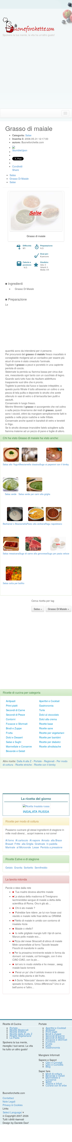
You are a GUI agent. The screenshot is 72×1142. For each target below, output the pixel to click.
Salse (49, 1081)
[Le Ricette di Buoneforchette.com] (29, 25)
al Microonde (24, 847)
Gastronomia (46, 705)
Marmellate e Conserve (19, 746)
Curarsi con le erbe (56, 1085)
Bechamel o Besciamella (15, 523)
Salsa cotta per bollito (13, 583)
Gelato (9, 867)
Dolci (48, 1045)
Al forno (9, 840)
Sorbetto (28, 867)
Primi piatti (11, 705)
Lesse (35, 847)
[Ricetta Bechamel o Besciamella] (15, 513)
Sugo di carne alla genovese (33, 553)
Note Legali (9, 1101)
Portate (38, 761)
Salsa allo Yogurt (11, 464)
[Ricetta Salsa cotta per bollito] (13, 573)
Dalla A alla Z (24, 761)
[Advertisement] (36, 73)
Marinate (10, 847)
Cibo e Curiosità (54, 1064)
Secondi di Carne (15, 710)
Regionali (49, 761)
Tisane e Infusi (54, 1083)
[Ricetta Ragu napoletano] (54, 513)
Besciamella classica (29, 464)
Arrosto (45, 840)
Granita (18, 867)
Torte (42, 710)
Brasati (9, 843)
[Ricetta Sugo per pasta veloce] (58, 543)
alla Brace (56, 840)
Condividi (17, 166)
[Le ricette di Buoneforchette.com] (36, 13)
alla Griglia (27, 843)
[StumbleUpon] (13, 147)
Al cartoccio (21, 840)
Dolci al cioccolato (49, 714)
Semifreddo (41, 867)
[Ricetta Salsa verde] (11, 484)
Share (15, 170)
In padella (51, 843)
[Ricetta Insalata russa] (36, 806)
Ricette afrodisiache (50, 746)
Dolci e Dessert (14, 737)
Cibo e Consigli (54, 1062)
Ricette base (46, 723)
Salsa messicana (11, 553)
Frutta (9, 733)
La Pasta (14, 1037)
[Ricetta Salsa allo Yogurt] (11, 454)
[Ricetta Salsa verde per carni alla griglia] (34, 484)
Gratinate (40, 843)
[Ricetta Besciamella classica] (29, 454)
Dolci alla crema (48, 719)
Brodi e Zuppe (14, 728)
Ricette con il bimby (45, 764)
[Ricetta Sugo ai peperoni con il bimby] (54, 454)
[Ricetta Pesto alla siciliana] (36, 513)
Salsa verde (10, 494)
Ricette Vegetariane (20, 1036)
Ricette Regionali (19, 1030)
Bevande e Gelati (15, 751)
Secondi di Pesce (15, 714)
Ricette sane (46, 728)
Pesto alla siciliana (36, 523)
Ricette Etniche (18, 1031)
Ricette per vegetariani (51, 733)
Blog (48, 1066)
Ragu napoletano (53, 523)
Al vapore (35, 840)
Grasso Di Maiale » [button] (58, 609)
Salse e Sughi (13, 742)
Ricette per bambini (50, 737)
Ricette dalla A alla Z (21, 1034)
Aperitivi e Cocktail (49, 701)
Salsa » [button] (38, 609)
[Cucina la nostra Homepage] (4, 113)
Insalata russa (36, 811)
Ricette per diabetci (49, 742)
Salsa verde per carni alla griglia (34, 494)
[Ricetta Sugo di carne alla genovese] (33, 543)
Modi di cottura (54, 1073)
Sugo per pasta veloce (58, 553)
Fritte (17, 843)
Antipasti (10, 701)
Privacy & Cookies (13, 1105)
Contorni (10, 719)
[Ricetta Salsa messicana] (11, 543)
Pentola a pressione (51, 847)
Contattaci (8, 1098)
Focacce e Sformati (16, 723)
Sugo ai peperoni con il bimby (54, 464)
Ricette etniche (23, 764)
